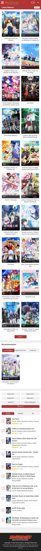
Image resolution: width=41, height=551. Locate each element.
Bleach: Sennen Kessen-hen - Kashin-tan (25, 453)
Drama (26, 500)
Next (20, 337)
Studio (10, 398)
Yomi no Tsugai (17, 464)
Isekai (34, 443)
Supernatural (32, 431)
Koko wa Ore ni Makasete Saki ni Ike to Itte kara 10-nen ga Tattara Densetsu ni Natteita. (25, 487)
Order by (30, 402)
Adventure (24, 421)
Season (29, 394)
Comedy (19, 431)
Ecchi (30, 500)
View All (37, 7)
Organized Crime (20, 350)
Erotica (25, 431)
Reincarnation (16, 445)
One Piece (15, 419)
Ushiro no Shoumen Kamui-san (23, 429)
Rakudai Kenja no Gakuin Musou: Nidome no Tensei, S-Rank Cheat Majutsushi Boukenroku (23, 475)
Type (10, 402)
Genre (10, 394)
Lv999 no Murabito (18, 508)
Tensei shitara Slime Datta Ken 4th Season (24, 440)
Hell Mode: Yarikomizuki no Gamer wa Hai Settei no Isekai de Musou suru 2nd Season (25, 519)
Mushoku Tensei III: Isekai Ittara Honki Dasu (25, 497)
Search (21, 406)
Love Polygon (8, 350)
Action (19, 421)
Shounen (36, 421)
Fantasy (30, 421)
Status (30, 398)
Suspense (33, 350)
